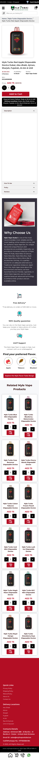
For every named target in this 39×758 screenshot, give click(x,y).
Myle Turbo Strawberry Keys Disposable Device (28, 636)
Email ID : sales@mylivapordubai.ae (17, 737)
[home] (10, 755)
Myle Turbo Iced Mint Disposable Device (10, 549)
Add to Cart (15, 94)
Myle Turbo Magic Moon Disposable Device (10, 592)
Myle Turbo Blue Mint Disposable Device (10, 417)
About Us (6, 696)
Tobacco (21, 368)
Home (4, 19)
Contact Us (6, 699)
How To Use (8, 183)
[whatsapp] (29, 755)
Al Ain (17, 103)
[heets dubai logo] (19, 8)
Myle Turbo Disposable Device (20, 19)
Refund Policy (7, 694)
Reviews (7, 192)
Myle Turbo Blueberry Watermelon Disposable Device (28, 418)
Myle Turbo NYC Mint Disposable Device (28, 592)
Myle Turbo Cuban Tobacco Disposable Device (10, 506)
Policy (6, 187)
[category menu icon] (3, 8)
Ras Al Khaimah (24, 103)
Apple (8, 368)
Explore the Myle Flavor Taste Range (19, 376)
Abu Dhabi (25, 101)
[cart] (16, 755)
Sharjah (5, 103)
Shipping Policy (8, 691)
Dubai (20, 101)
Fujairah (11, 103)
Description (8, 111)
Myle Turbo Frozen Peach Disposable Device (28, 506)
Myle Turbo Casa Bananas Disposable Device (10, 462)
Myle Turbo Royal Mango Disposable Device (10, 636)
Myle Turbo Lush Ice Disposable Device (28, 549)
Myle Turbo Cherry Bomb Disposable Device (28, 462)
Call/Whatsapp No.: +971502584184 (16, 741)
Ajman (32, 101)
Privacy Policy (7, 688)
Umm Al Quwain (8, 724)
